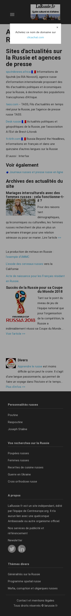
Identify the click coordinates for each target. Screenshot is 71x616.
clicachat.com (35, 37)
